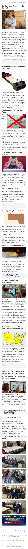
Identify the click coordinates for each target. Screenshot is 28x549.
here (25, 2)
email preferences (10, 542)
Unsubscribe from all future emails (14, 546)
